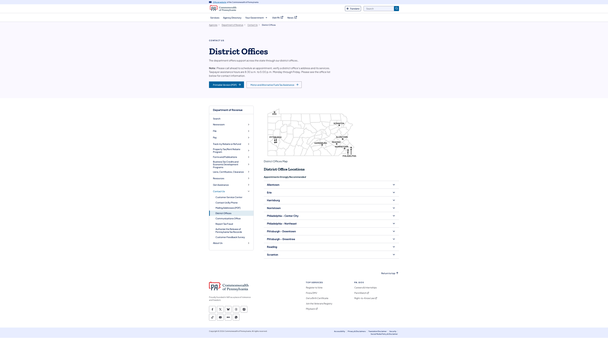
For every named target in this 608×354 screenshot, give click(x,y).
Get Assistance (221, 184)
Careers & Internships (365, 287)
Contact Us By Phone (226, 202)
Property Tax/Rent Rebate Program (226, 150)
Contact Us (219, 191)
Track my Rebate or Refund (227, 144)
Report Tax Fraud (224, 223)
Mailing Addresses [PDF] (228, 207)
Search (216, 118)
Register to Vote (314, 287)
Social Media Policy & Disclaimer (384, 334)
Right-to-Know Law (364, 298)
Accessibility (339, 331)
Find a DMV (311, 293)
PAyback (310, 308)
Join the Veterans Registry (319, 303)
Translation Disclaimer (377, 331)
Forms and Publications (225, 157)
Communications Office (228, 218)
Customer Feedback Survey (230, 237)
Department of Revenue (228, 109)
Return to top (388, 273)
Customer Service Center (228, 197)
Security (392, 331)
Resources (218, 178)
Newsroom (219, 124)
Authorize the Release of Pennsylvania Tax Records (228, 230)
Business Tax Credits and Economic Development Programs (225, 164)
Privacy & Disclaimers (357, 331)
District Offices (223, 213)
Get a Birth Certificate (317, 298)
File (215, 131)
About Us (217, 243)
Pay (215, 137)
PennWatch (360, 293)
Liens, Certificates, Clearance (228, 172)
